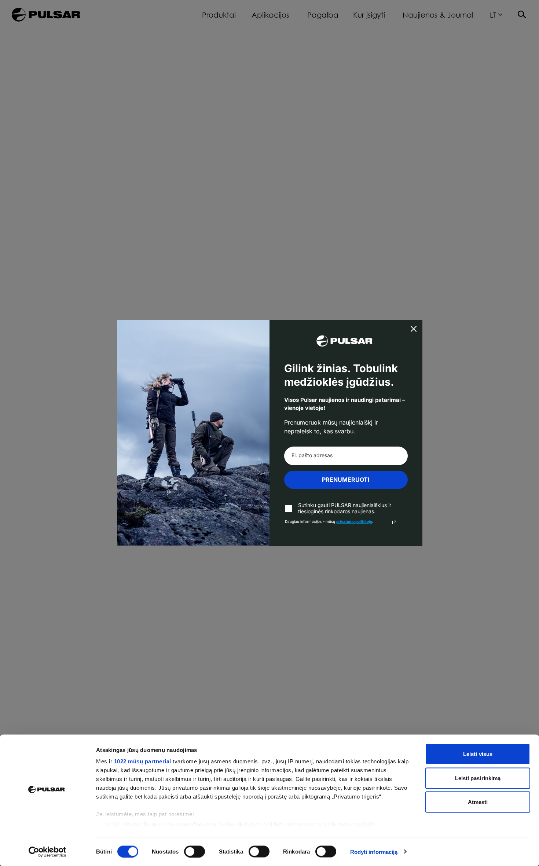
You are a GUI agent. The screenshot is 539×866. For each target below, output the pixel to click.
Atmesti (478, 802)
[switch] (194, 851)
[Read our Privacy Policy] (394, 522)
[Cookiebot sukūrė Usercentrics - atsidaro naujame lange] (47, 851)
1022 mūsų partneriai (142, 761)
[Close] (413, 329)
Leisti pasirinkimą (478, 778)
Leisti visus (477, 754)
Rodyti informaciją (374, 851)
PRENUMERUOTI (346, 479)
